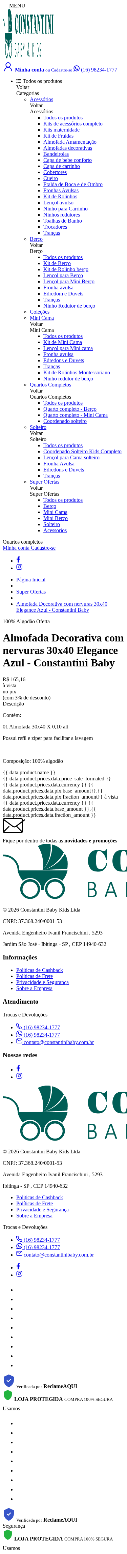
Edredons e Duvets (63, 360)
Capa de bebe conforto (67, 160)
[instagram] (19, 568)
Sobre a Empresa (34, 988)
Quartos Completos (50, 384)
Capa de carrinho (61, 166)
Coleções (39, 312)
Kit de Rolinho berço (65, 269)
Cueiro (50, 178)
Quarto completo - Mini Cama (75, 415)
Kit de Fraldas (58, 136)
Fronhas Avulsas (61, 190)
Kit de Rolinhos (60, 196)
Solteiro (38, 427)
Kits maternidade (61, 130)
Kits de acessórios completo (73, 123)
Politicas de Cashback (39, 970)
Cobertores (55, 172)
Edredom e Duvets (63, 293)
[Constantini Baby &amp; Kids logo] (28, 57)
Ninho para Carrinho (65, 208)
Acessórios (41, 99)
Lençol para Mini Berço (68, 281)
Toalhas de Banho (62, 221)
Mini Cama (42, 318)
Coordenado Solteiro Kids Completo (82, 451)
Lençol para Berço (63, 275)
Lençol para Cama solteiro (71, 457)
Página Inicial (30, 579)
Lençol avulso (58, 202)
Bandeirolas (56, 154)
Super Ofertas (44, 482)
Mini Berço (55, 518)
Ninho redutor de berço (68, 378)
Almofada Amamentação (70, 142)
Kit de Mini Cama (62, 342)
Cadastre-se (43, 548)
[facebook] (18, 561)
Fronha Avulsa (59, 463)
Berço (36, 239)
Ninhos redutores (61, 215)
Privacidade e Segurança (42, 982)
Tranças (51, 233)
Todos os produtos (63, 117)
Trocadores (55, 227)
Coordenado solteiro (65, 421)
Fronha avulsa (58, 287)
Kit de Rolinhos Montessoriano (76, 372)
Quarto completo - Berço (70, 409)
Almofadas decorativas (67, 148)
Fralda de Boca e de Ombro (73, 184)
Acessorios (55, 530)
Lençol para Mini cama (68, 348)
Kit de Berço (57, 263)
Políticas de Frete (34, 976)
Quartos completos (23, 542)
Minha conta (17, 548)
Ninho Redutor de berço (69, 306)
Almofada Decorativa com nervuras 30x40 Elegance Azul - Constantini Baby (61, 607)
